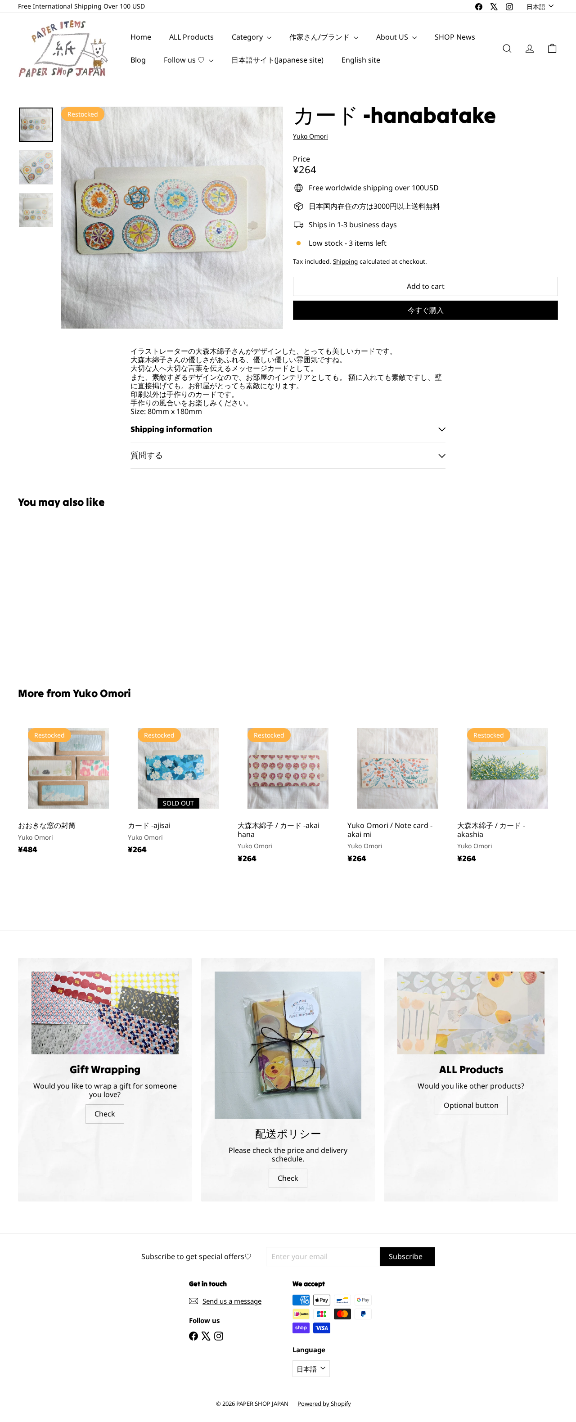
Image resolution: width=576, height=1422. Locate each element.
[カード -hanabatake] (59, 591)
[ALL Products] (470, 1013)
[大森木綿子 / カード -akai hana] (288, 795)
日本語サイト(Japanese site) (277, 60)
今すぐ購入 (426, 310)
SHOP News (455, 37)
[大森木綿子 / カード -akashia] (507, 795)
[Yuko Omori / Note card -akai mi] (397, 795)
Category (248, 37)
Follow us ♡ (185, 60)
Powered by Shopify (324, 1404)
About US (393, 37)
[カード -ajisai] (178, 791)
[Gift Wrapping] (105, 1013)
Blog (138, 60)
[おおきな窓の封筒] (68, 791)
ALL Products (191, 37)
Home (140, 37)
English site (361, 60)
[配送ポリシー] (288, 1045)
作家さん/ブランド (320, 37)
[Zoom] (172, 217)
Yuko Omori (102, 693)
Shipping (345, 261)
